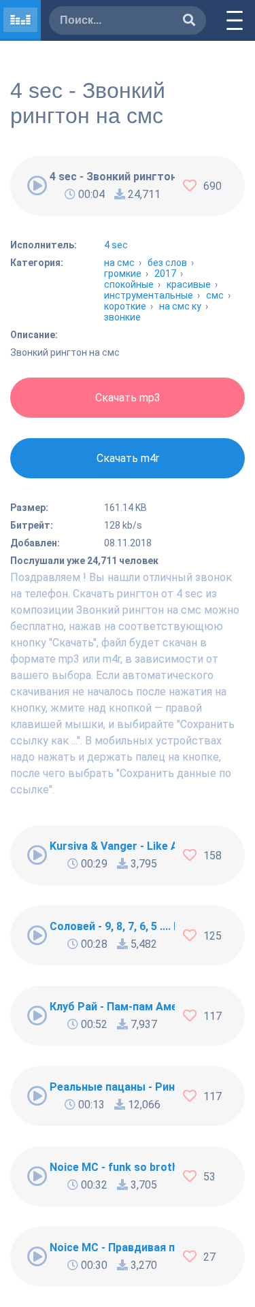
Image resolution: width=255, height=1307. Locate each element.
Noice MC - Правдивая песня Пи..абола (112, 1247)
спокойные (129, 284)
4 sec (116, 244)
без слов (167, 262)
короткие (125, 306)
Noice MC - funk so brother (112, 1167)
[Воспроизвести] (37, 186)
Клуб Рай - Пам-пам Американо (112, 1006)
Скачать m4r (128, 458)
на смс (119, 262)
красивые (189, 284)
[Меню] (234, 20)
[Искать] (189, 21)
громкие (122, 273)
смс (215, 295)
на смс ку (180, 306)
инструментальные (148, 295)
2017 (165, 273)
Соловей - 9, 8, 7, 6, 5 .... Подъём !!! (112, 926)
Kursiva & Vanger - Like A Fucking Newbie (112, 846)
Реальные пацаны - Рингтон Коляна (112, 1086)
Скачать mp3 (127, 397)
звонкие (122, 317)
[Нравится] (193, 186)
